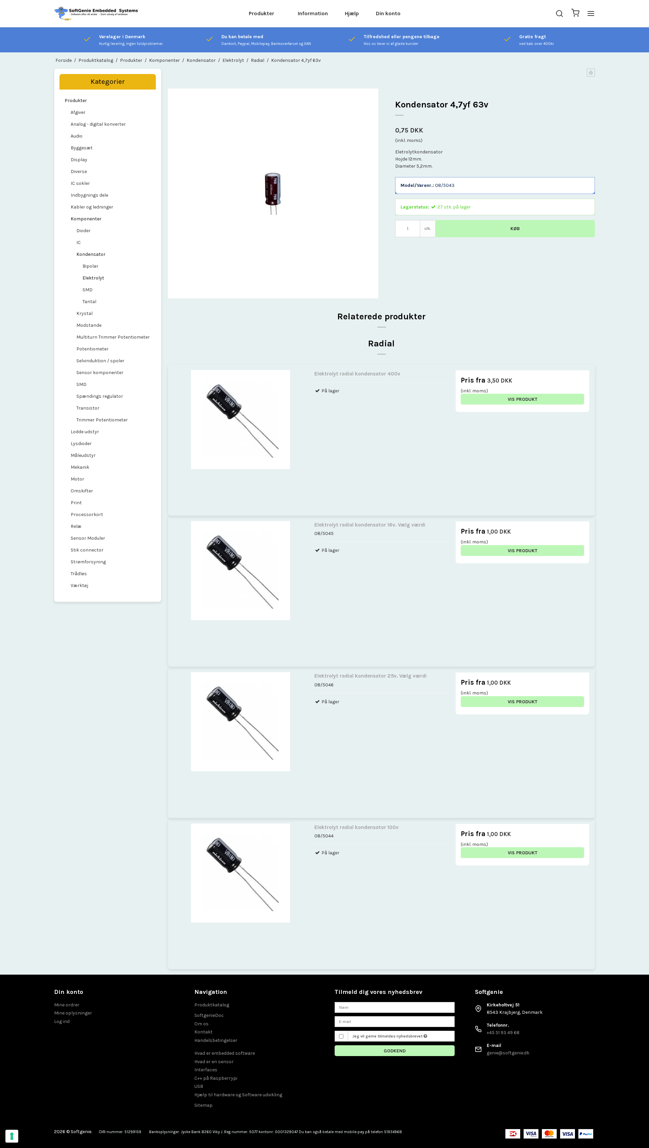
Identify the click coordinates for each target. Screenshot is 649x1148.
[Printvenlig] (591, 73)
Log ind (62, 1021)
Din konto (388, 13)
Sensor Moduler (88, 538)
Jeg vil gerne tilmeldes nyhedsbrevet (388, 1036)
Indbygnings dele (89, 195)
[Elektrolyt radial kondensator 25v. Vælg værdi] (240, 739)
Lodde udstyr (85, 432)
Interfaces (205, 1070)
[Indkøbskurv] (575, 14)
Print (76, 503)
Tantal (89, 301)
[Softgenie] (96, 13)
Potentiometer (92, 349)
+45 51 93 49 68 (503, 1032)
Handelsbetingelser (215, 1040)
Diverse (79, 171)
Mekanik (80, 467)
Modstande (88, 325)
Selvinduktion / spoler (100, 361)
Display (79, 160)
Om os (201, 1024)
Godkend (395, 1051)
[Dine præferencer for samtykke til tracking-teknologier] (11, 1136)
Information (313, 13)
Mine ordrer (66, 1005)
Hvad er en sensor (214, 1062)
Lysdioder (81, 443)
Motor (77, 479)
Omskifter (82, 491)
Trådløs (79, 574)
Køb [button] (515, 228)
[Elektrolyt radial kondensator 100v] (240, 891)
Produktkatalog (211, 1005)
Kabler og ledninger (92, 207)
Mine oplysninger (73, 1013)
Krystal (84, 313)
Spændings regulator (99, 396)
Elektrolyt (93, 278)
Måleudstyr (83, 455)
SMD (87, 290)
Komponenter (86, 219)
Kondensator (90, 254)
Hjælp (352, 13)
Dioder (83, 231)
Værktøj (79, 585)
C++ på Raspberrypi (215, 1078)
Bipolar (90, 266)
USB (198, 1086)
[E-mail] (395, 1021)
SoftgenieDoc (209, 1015)
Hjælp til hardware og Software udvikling (238, 1095)
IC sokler (80, 183)
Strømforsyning (88, 562)
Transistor (87, 408)
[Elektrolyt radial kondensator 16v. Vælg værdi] (240, 588)
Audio (76, 136)
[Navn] (395, 1007)
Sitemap (203, 1105)
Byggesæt (82, 148)
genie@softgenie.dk (508, 1053)
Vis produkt (522, 399)
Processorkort (87, 514)
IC (78, 242)
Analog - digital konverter (98, 124)
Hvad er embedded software (224, 1053)
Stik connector (87, 550)
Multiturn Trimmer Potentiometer (113, 337)
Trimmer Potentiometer (102, 420)
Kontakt (203, 1032)
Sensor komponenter (99, 372)
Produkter (261, 13)
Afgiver (78, 112)
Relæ (76, 526)
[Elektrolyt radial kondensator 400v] (240, 437)
